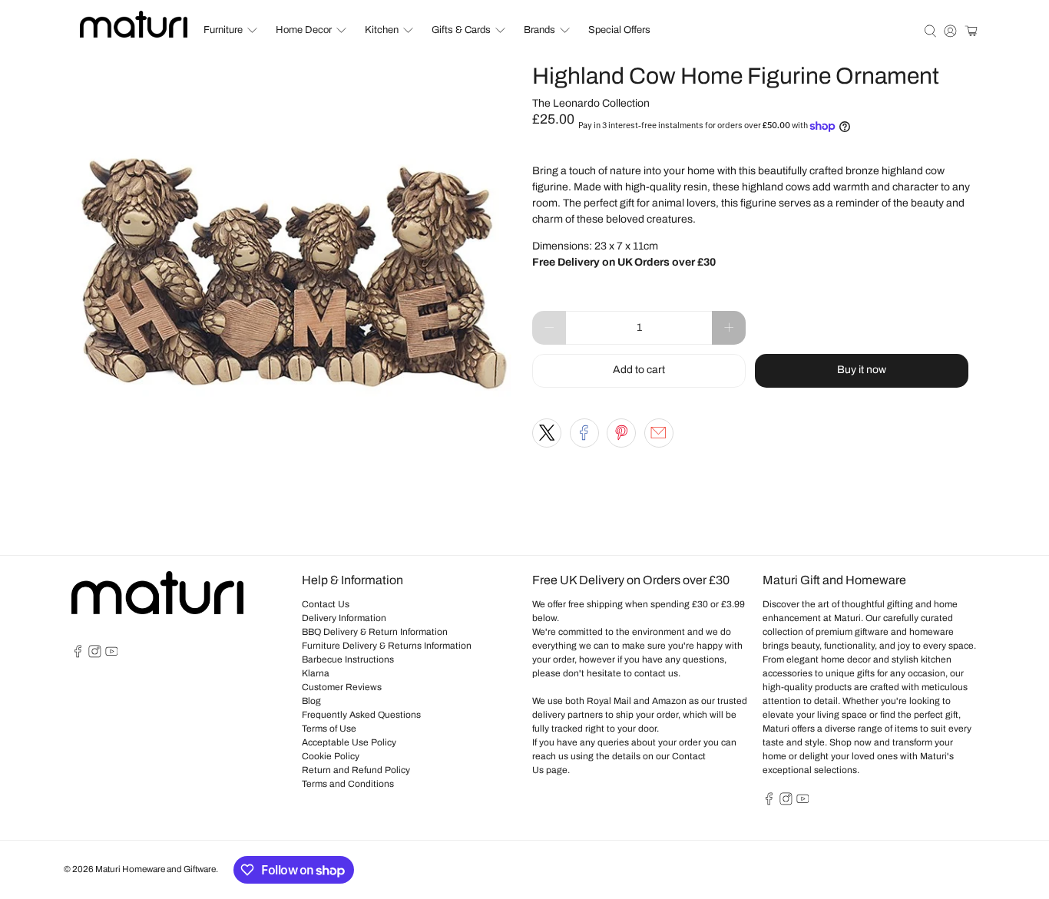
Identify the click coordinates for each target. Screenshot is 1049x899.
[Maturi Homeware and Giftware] (133, 24)
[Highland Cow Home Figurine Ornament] (294, 286)
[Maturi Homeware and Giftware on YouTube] (111, 654)
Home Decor (304, 30)
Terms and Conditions (348, 783)
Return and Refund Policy (356, 770)
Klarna (315, 673)
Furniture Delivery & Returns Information (387, 645)
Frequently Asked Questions (361, 714)
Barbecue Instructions (348, 659)
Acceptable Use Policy (349, 742)
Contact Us (325, 604)
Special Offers (619, 30)
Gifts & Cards (461, 30)
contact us (656, 673)
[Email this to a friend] (658, 433)
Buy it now (861, 369)
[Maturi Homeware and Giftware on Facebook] (77, 654)
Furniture (223, 30)
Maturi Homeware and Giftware (155, 869)
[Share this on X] (546, 433)
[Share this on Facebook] (584, 433)
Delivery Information (344, 618)
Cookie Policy (330, 756)
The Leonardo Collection (591, 103)
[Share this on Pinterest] (621, 433)
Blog (311, 701)
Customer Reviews (342, 687)
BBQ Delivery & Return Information (375, 631)
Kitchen (382, 30)
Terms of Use (329, 728)
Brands (539, 30)
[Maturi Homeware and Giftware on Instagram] (94, 654)
